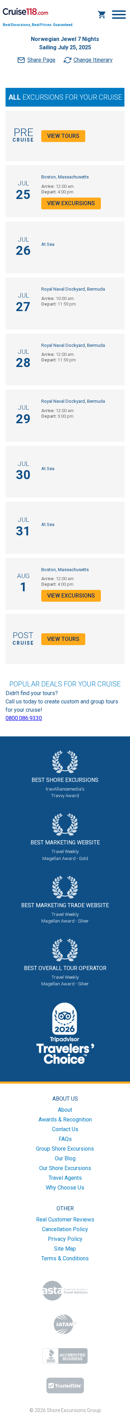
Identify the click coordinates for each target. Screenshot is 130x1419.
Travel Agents (65, 1178)
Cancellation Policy (65, 1229)
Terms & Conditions (65, 1258)
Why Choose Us (65, 1187)
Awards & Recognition (65, 1119)
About (65, 1110)
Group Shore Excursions (65, 1148)
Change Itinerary (93, 60)
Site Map (65, 1248)
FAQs (65, 1139)
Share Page (41, 60)
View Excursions (71, 203)
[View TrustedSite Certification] (65, 1385)
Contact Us (65, 1129)
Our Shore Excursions (65, 1168)
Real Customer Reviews (65, 1219)
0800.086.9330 (24, 718)
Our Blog (65, 1158)
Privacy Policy (65, 1239)
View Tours (63, 136)
